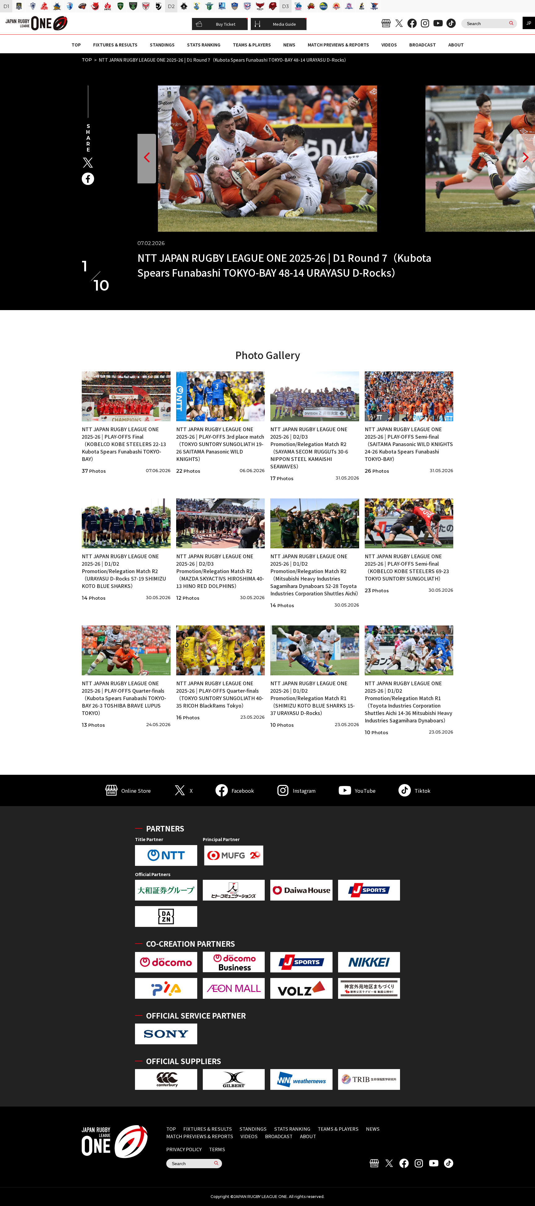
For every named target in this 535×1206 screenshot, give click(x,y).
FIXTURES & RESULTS (115, 45)
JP (528, 23)
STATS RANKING (203, 45)
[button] (146, 158)
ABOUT (456, 45)
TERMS (217, 1149)
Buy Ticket (225, 24)
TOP (76, 45)
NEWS (289, 45)
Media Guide (284, 24)
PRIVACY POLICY (184, 1149)
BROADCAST (422, 45)
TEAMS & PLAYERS (252, 45)
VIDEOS (389, 45)
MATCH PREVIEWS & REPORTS (338, 45)
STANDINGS (162, 45)
